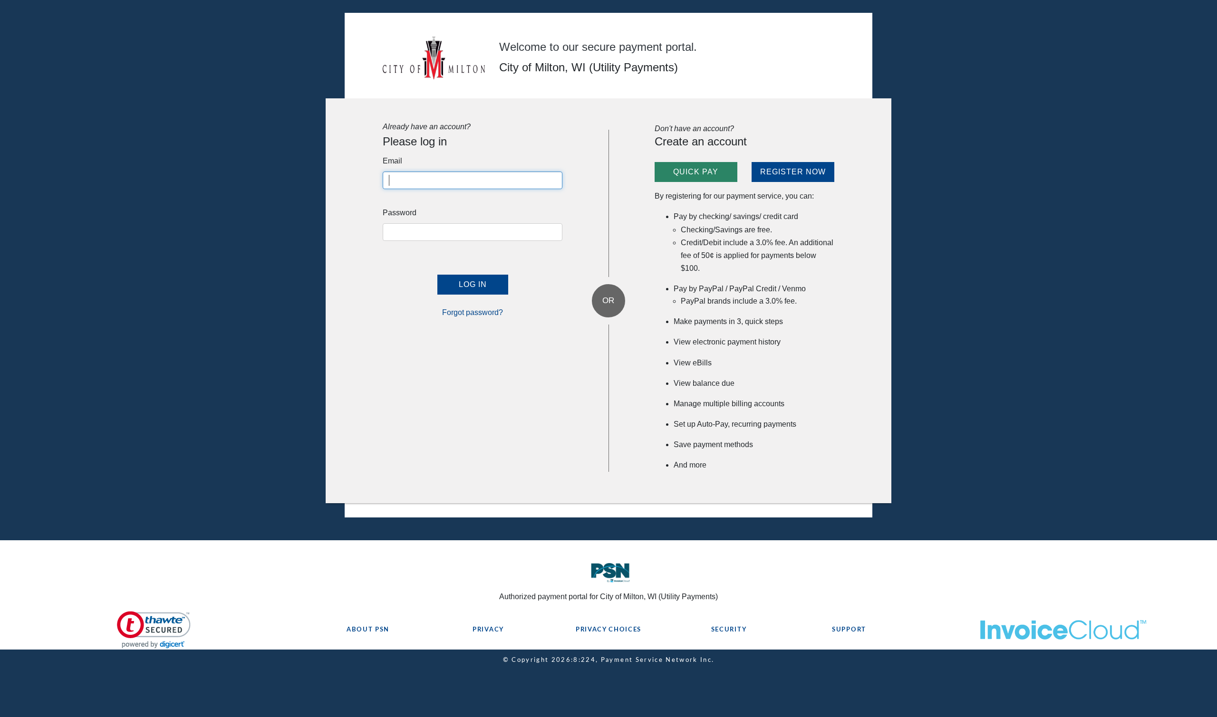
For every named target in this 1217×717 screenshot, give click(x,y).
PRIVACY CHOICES (608, 630)
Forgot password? (472, 312)
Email (392, 161)
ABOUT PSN (368, 630)
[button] (154, 630)
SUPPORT (849, 630)
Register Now (793, 172)
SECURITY (729, 630)
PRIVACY (488, 630)
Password (399, 213)
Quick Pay (695, 172)
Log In (473, 284)
